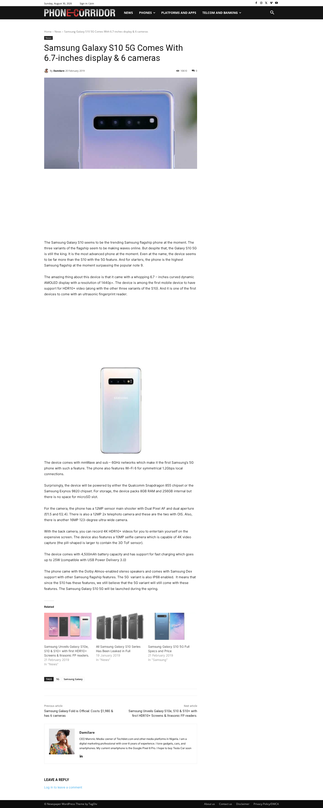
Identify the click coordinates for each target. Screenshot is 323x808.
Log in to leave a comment (63, 787)
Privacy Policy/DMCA (266, 804)
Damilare (59, 70)
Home (48, 31)
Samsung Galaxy (73, 679)
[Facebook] (256, 3)
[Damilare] (47, 71)
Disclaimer (242, 804)
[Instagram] (261, 3)
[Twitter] (266, 3)
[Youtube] (276, 3)
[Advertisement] (120, 207)
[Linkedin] (81, 755)
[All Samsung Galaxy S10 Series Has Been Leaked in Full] (119, 626)
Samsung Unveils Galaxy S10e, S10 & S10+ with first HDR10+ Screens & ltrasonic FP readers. (66, 651)
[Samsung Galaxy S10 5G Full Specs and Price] (172, 626)
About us (209, 804)
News (57, 31)
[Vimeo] (271, 3)
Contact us (225, 804)
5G (57, 679)
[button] (272, 12)
